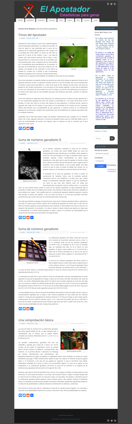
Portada (20, 20)
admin (23, 38)
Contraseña (99, 158)
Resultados (30, 20)
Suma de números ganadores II (39, 140)
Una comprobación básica (35, 320)
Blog (78, 20)
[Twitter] (111, 4)
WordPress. (77, 419)
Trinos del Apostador (32, 35)
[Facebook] (108, 4)
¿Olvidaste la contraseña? (111, 170)
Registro (69, 20)
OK (111, 138)
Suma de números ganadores (38, 229)
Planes (61, 20)
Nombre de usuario (101, 150)
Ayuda (96, 20)
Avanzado (52, 20)
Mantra (70, 419)
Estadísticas (41, 20)
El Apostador (55, 419)
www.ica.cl (70, 415)
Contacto (86, 20)
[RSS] (114, 4)
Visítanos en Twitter (101, 131)
